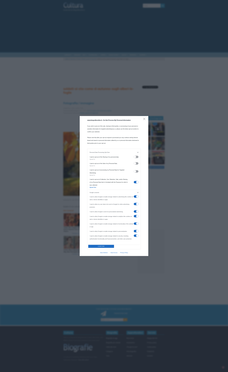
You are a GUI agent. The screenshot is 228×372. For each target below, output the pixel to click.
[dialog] (114, 186)
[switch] (136, 157)
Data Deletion (104, 252)
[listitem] (114, 152)
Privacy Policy (124, 252)
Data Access (114, 252)
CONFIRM (101, 246)
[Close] (145, 119)
